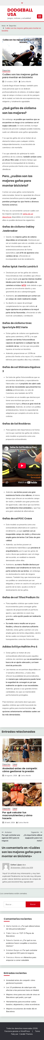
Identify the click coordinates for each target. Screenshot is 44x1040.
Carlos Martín (26, 81)
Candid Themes (26, 1034)
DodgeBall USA (20, 12)
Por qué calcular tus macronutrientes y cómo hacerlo (17, 815)
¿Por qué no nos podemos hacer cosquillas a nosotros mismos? (21, 943)
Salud (15, 764)
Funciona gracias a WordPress (17, 1031)
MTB (24, 285)
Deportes (6, 70)
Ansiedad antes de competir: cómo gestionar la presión (20, 770)
